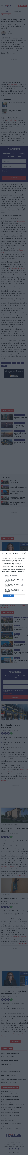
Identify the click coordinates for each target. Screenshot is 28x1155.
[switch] (22, 579)
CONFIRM (8, 595)
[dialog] (14, 577)
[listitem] (14, 576)
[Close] (25, 554)
